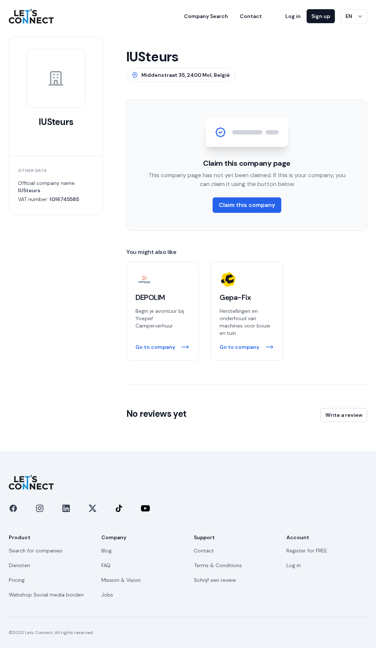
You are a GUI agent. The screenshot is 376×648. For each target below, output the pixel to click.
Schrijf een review (215, 580)
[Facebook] (13, 508)
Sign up (320, 16)
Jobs (107, 594)
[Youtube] (145, 508)
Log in (293, 16)
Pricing (17, 580)
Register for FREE (306, 550)
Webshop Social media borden (46, 594)
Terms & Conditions (218, 565)
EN (349, 16)
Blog (106, 550)
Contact (251, 16)
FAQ (106, 565)
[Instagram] (39, 508)
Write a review (343, 415)
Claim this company (247, 205)
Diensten (19, 565)
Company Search (206, 16)
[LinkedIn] (66, 508)
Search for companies (35, 550)
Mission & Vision (121, 580)
